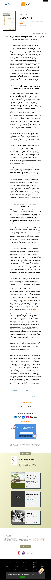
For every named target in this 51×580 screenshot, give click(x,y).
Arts (16, 8)
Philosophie (26, 8)
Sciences (33, 8)
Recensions (41, 8)
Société (9, 8)
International (20, 8)
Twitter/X (35, 572)
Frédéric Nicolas (23, 25)
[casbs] (19, 552)
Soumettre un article (26, 567)
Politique (5, 8)
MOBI (46, 33)
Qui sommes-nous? (26, 564)
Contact (24, 566)
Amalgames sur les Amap (32, 495)
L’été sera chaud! (31, 513)
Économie (13, 8)
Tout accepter (22, 576)
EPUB (43, 33)
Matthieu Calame (23, 461)
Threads (35, 569)
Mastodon (35, 567)
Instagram (35, 570)
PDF (40, 33)
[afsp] (23, 552)
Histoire (30, 8)
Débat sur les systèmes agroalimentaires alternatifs (31, 499)
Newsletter (36, 564)
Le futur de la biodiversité (27, 459)
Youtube (43, 566)
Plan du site (25, 572)
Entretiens (45, 8)
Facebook (43, 564)
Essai (27, 474)
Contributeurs (25, 569)
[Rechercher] (47, 3)
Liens (24, 570)
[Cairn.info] (30, 553)
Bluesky (35, 566)
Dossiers (16, 569)
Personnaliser (29, 576)
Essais (37, 8)
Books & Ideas (45, 0)
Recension (21, 14)
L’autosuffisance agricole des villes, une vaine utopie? (32, 476)
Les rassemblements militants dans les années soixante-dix (32, 516)
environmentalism (7, 33)
